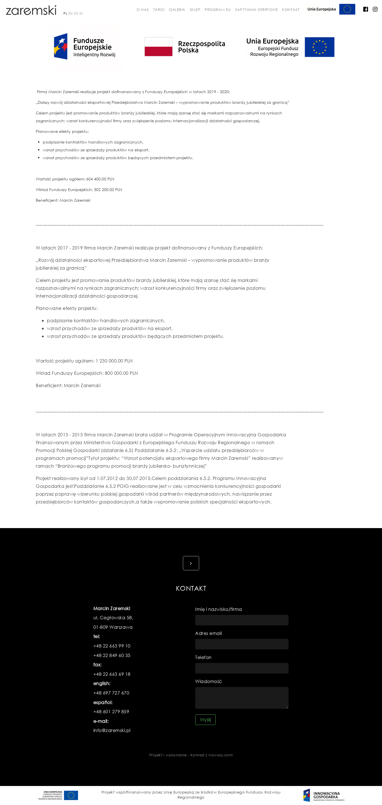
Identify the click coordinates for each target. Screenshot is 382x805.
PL (65, 13)
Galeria (177, 9)
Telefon (203, 657)
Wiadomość (208, 681)
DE (76, 13)
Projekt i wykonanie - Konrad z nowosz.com (191, 755)
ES (81, 13)
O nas (142, 9)
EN (71, 13)
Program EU (218, 9)
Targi (159, 9)
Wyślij (205, 719)
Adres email (208, 633)
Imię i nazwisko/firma (218, 609)
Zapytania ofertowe (256, 9)
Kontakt (291, 9)
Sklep (195, 9)
